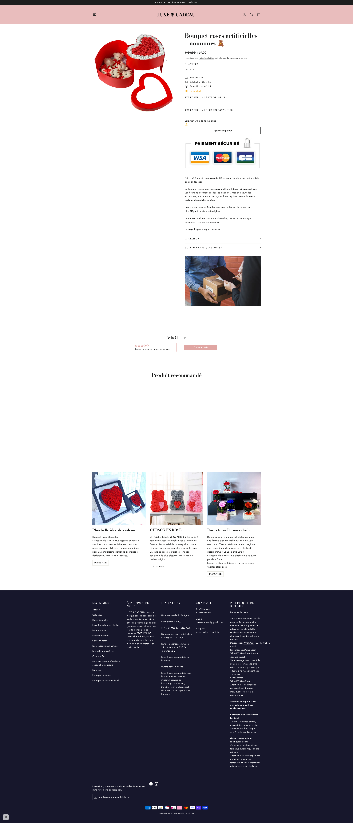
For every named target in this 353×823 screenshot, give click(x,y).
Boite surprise (99, 630)
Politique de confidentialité (105, 680)
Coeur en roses (99, 640)
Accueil (96, 609)
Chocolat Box (99, 656)
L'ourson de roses (100, 635)
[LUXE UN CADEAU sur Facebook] (151, 784)
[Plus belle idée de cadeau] (119, 498)
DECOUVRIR (100, 562)
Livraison (96, 670)
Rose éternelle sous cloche (105, 625)
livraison (192, 238)
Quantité (191, 64)
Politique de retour (101, 675)
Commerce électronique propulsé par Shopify (176, 813)
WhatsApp (249, 642)
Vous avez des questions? (203, 247)
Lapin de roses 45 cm (103, 651)
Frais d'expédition (206, 58)
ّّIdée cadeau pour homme (105, 645)
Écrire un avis (201, 347)
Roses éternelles (100, 620)
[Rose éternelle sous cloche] (234, 498)
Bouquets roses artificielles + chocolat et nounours (106, 663)
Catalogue (97, 614)
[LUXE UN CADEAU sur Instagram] (156, 784)
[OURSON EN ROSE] (176, 498)
